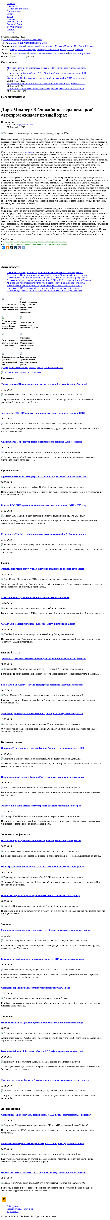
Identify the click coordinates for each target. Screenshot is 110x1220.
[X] (11, 247)
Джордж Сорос (47, 46)
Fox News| (25, 42)
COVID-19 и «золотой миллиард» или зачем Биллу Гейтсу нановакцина (38, 624)
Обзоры (10, 29)
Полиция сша (59, 49)
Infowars (12, 43)
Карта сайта (12, 1211)
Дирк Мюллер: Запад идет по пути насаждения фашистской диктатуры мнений (35, 242)
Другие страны (14, 27)
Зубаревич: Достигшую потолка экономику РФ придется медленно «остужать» (42, 713)
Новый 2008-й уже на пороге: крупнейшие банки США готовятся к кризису (40, 895)
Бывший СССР (14, 21)
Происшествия (14, 11)
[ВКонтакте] (3, 247)
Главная (11, 3)
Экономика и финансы (18, 8)
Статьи (10, 32)
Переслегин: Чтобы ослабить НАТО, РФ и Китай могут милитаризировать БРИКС (47, 73)
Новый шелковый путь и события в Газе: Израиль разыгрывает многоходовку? (42, 777)
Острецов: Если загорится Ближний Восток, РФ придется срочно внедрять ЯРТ (42, 748)
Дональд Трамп (32, 46)
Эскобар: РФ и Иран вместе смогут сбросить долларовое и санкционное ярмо (41, 805)
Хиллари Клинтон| (64, 46)
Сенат (40, 50)
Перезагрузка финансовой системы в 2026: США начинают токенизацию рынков (43, 866)
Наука (10, 16)
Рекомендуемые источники (20, 1209)
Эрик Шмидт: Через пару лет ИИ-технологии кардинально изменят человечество (43, 569)
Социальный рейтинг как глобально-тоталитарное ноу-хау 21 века (35, 988)
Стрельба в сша (35, 53)
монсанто (72, 53)
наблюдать (30, 152)
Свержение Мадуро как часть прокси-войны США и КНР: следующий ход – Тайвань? (46, 1115)
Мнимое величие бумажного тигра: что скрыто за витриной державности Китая (42, 1143)
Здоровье (11, 19)
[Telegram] (23, 247)
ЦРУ (45, 49)
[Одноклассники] (7, 247)
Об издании (12, 1206)
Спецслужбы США (19, 49)
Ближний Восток (15, 24)
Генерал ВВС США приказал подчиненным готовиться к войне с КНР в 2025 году (43, 505)
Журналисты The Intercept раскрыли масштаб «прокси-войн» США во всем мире (46, 78)
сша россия (83, 53)
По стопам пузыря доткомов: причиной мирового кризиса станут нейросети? (41, 840)
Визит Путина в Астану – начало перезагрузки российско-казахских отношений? (42, 684)
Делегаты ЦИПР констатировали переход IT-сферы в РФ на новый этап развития (43, 658)
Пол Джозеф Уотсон (84, 46)
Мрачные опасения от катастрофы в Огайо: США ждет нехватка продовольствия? (47, 68)
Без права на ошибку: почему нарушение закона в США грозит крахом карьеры (43, 959)
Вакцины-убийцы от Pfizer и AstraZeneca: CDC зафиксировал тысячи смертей (42, 1051)
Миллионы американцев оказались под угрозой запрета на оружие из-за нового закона (46, 930)
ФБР (50, 49)
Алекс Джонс (18, 46)
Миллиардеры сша (61, 53)
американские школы (48, 53)
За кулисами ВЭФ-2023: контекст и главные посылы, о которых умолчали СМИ (46, 83)
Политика (12, 6)
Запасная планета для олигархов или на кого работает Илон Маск (35, 597)
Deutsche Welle (39, 43)
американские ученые (20, 53)
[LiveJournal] (15, 247)
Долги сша (78, 50)
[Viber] (19, 247)
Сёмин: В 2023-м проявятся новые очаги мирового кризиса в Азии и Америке (45, 88)
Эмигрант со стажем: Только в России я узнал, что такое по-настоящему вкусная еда (45, 1080)
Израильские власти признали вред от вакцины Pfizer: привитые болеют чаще (42, 1022)
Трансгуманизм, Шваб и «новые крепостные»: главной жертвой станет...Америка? (44, 384)
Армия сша (70, 50)
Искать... (5, 56)
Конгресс (32, 50)
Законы (10, 14)
